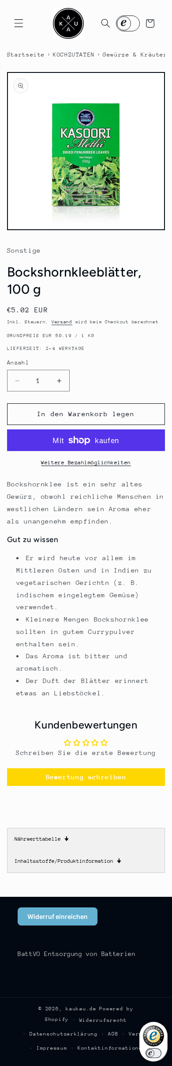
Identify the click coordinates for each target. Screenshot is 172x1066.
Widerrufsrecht (103, 1020)
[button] (18, 23)
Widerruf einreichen (57, 916)
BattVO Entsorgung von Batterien (77, 953)
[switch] (153, 1053)
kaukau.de (81, 1009)
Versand (62, 322)
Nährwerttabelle (42, 839)
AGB (113, 1034)
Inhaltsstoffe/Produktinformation (68, 861)
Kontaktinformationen (112, 1048)
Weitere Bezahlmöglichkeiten (86, 462)
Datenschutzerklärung (64, 1034)
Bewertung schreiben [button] (86, 777)
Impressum (52, 1048)
